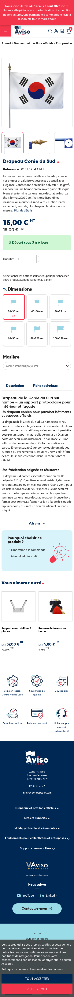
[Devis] (62, 32)
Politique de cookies (15, 969)
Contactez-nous (34, 908)
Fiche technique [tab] (45, 386)
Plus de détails (23, 210)
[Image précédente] (5, 143)
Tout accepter (37, 979)
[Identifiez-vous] (56, 31)
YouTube (28, 895)
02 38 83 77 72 (37, 786)
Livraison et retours (37, 938)
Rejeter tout (37, 989)
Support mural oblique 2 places (16, 630)
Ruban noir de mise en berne (52, 630)
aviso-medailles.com (37, 875)
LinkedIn (51, 895)
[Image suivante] (68, 143)
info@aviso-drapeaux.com (37, 792)
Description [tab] (15, 386)
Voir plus (34, 523)
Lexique (37, 933)
